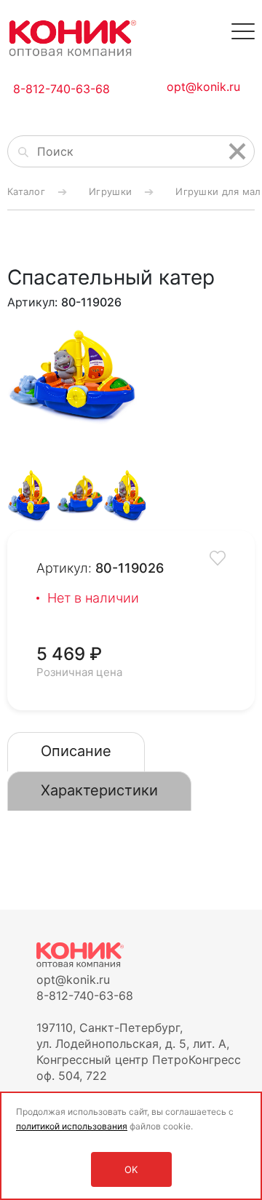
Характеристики (99, 790)
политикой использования (71, 1126)
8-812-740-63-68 (61, 89)
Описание (76, 751)
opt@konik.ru (203, 86)
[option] (79, 375)
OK (131, 1169)
